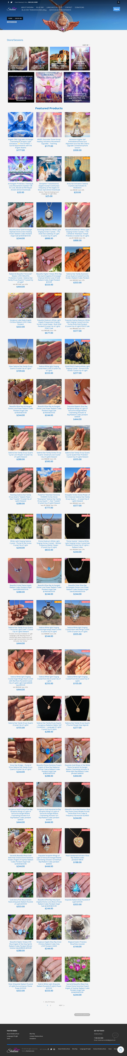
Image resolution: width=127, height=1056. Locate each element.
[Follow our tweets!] (51, 1049)
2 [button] (50, 1005)
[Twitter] (11, 2)
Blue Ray (32, 1034)
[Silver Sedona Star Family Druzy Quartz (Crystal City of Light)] (20, 351)
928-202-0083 (33, 2)
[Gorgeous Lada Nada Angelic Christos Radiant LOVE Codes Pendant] (20, 305)
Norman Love (30, 1051)
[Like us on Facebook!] (48, 1049)
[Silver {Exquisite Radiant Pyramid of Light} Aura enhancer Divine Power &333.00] (20, 969)
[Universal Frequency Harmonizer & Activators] (80, 53)
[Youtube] (54, 1049)
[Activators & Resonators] (21, 82)
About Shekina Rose (13, 1034)
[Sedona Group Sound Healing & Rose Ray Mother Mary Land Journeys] (59, 53)
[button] (62, 1005)
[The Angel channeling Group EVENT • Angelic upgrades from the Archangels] (77, 82)
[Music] (49, 82)
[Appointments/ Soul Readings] (17, 53)
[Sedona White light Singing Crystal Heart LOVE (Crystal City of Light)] (49, 351)
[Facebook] (8, 2)
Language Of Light (12, 1036)
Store (8, 1038)
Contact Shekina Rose (36, 1036)
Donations (33, 1038)
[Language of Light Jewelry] (38, 53)
